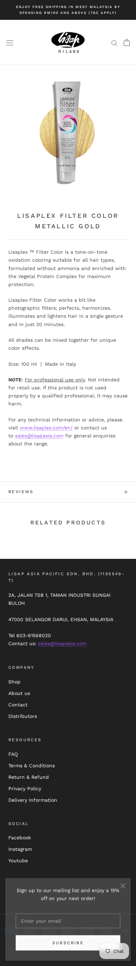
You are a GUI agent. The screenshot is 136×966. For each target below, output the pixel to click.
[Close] (123, 885)
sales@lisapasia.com (39, 435)
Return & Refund (28, 777)
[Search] (114, 43)
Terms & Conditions (31, 765)
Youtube (18, 860)
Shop (14, 681)
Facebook (19, 837)
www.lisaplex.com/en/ (46, 427)
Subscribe (68, 942)
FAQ (13, 754)
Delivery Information (32, 800)
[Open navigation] (9, 42)
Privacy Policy (24, 788)
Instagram (20, 849)
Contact (18, 704)
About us (19, 693)
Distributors (22, 716)
